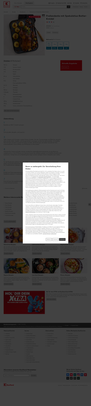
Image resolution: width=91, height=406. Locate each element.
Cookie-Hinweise (74, 385)
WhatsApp (78, 378)
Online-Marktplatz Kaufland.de (75, 330)
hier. (48, 212)
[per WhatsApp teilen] (54, 22)
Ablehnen (49, 239)
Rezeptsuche (22, 12)
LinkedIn (82, 374)
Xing (74, 374)
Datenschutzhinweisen (31, 212)
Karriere (81, 6)
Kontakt (85, 6)
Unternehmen (75, 6)
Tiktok (71, 378)
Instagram (78, 374)
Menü (18, 6)
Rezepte (14, 12)
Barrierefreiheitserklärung (82, 385)
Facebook (67, 374)
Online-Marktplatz (18, 3)
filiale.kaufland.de (9, 330)
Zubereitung (55, 32)
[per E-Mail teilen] (47, 22)
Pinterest (85, 374)
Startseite (6, 12)
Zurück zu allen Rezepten (9, 221)
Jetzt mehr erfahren (51, 299)
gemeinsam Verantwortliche (44, 176)
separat (34, 176)
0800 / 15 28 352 (22, 324)
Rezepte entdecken (8, 253)
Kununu (67, 378)
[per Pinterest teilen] (52, 22)
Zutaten (48, 32)
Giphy (74, 378)
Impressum (60, 385)
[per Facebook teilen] (49, 22)
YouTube (71, 374)
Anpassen (55, 239)
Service (27, 330)
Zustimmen (62, 239)
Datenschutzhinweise (66, 385)
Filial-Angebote (29, 3)
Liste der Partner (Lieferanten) (49, 233)
